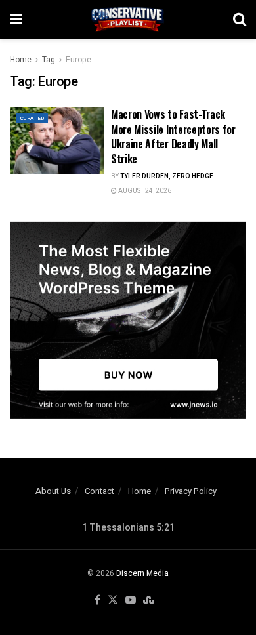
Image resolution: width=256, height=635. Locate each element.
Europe (78, 60)
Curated (32, 118)
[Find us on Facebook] (97, 600)
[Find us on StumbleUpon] (148, 600)
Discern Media (142, 573)
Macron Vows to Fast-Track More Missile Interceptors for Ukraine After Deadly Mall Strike (173, 136)
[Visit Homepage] (128, 20)
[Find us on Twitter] (113, 600)
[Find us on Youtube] (130, 600)
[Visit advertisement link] (128, 320)
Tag (48, 60)
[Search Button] (239, 19)
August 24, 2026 (144, 190)
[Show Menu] (16, 19)
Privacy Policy (191, 491)
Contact (99, 491)
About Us (53, 491)
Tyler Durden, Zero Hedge (166, 176)
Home (21, 60)
